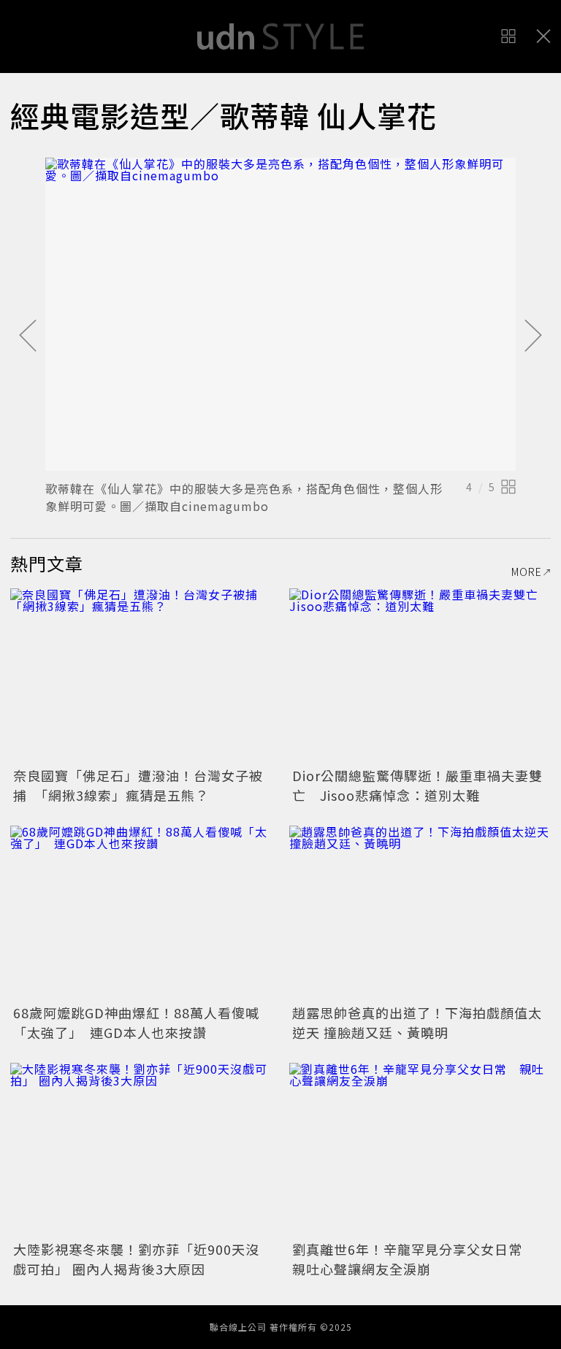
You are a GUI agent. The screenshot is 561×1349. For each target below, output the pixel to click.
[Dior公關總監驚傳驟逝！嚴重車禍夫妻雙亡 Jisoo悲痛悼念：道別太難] (420, 675)
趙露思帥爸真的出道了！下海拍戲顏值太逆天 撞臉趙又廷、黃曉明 (417, 1022)
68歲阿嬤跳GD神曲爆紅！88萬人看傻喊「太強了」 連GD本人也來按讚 (136, 1022)
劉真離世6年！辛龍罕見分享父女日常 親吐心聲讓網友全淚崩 (414, 1259)
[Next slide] (533, 336)
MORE (526, 571)
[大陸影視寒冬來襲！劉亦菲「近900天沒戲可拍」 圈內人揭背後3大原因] (141, 1150)
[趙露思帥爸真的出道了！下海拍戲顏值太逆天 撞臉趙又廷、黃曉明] (420, 913)
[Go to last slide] (27, 336)
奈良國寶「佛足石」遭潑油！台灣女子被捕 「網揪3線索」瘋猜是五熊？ (138, 785)
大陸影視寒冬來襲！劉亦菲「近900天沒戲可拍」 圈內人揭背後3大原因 (136, 1259)
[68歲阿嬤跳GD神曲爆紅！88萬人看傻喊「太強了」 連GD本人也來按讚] (141, 913)
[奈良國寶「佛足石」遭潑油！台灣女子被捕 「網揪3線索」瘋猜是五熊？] (141, 675)
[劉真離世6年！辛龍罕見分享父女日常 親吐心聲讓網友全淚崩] (420, 1150)
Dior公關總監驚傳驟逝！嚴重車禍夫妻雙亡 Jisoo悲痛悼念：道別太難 (417, 785)
